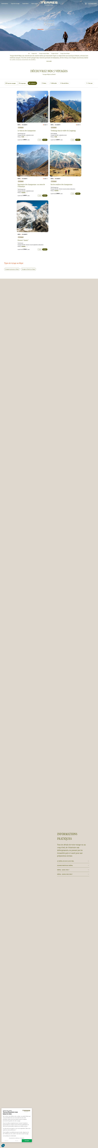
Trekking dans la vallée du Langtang (63, 130)
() (58, 29)
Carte (39, 139)
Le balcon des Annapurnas (27, 130)
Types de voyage (15, 3)
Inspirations (25, 3)
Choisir (16, 1140)
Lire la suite (49, 61)
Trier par (90, 83)
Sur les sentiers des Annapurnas (61, 184)
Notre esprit (34, 3)
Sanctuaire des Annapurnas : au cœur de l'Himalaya (31, 185)
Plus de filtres (65, 83)
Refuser (6, 1140)
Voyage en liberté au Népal (28, 269)
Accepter (27, 1140)
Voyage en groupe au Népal (12, 269)
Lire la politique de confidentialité (9, 1135)
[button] (3, 1145)
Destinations (4, 3)
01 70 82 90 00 (92, 3)
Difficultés (54, 83)
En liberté (33, 83)
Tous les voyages (11, 83)
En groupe (23, 83)
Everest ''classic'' (23, 240)
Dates (44, 83)
